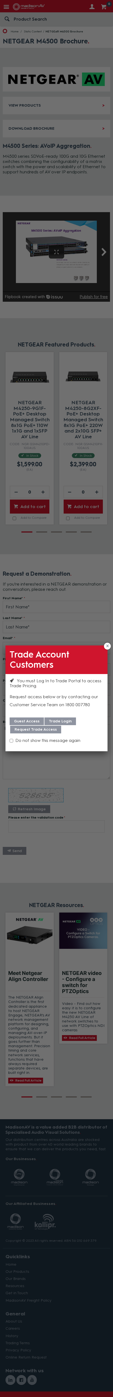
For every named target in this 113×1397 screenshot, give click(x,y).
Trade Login (60, 721)
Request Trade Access (36, 729)
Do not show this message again (47, 740)
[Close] (107, 646)
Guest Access (26, 721)
